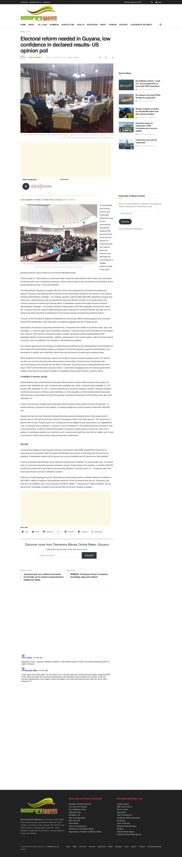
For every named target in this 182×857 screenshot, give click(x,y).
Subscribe (89, 555)
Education (92, 24)
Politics (76, 57)
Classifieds (46, 2)
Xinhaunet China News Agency (129, 834)
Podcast (123, 24)
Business (54, 24)
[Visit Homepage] (38, 13)
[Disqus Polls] (66, 619)
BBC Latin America (124, 806)
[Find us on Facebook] (148, 2)
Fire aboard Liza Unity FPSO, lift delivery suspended (148, 96)
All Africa (120, 828)
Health (80, 24)
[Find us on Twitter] (152, 2)
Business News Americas (127, 826)
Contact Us (24, 2)
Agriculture (67, 24)
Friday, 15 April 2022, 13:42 (55, 57)
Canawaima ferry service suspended (146, 141)
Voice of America (123, 823)
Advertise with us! (35, 2)
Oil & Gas (42, 24)
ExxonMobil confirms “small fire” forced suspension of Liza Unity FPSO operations (148, 83)
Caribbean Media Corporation (128, 818)
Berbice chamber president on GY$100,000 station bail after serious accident (147, 111)
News (31, 24)
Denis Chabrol (35, 57)
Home (23, 24)
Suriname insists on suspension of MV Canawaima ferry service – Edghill (147, 127)
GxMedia (50, 846)
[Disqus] (66, 684)
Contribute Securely (141, 24)
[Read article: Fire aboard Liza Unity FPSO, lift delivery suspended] (126, 99)
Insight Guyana (123, 804)
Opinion (113, 24)
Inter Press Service (124, 815)
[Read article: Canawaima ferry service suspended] (126, 144)
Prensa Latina (122, 809)
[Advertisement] (65, 159)
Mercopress (121, 812)
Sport (103, 24)
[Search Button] (161, 24)
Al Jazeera (121, 820)
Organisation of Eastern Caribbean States (85, 831)
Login (159, 2)
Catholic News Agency (125, 831)
